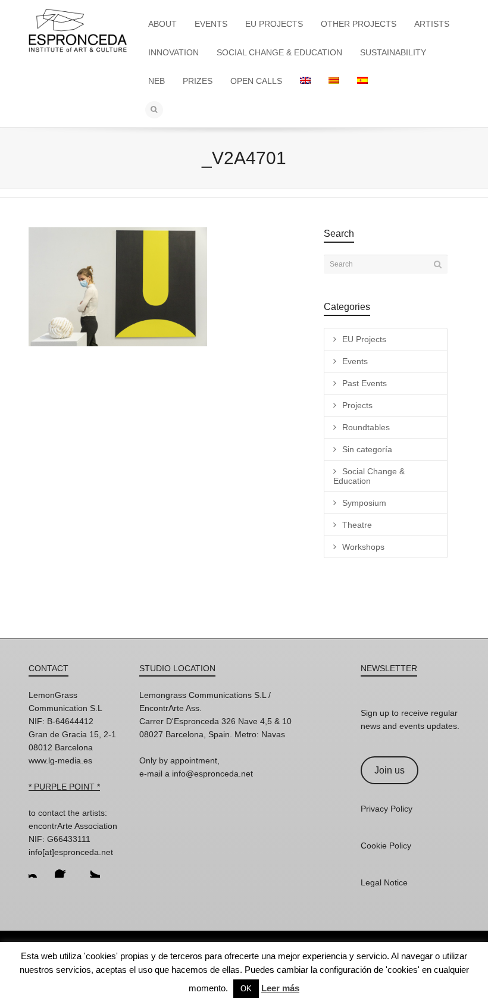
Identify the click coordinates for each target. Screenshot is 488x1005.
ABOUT (162, 24)
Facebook (64, 868)
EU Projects (364, 339)
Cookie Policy (386, 845)
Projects (357, 405)
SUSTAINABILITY (393, 52)
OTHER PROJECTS (358, 24)
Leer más (280, 988)
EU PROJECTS (274, 24)
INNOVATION (173, 52)
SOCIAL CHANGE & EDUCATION (279, 52)
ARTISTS (431, 24)
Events (355, 361)
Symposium (364, 503)
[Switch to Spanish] (362, 81)
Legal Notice (384, 882)
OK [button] (246, 988)
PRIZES (197, 81)
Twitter (90, 868)
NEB (156, 81)
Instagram (38, 868)
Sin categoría (367, 449)
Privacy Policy (386, 808)
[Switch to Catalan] (334, 81)
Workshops (363, 547)
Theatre (357, 525)
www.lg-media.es (60, 760)
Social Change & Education (369, 476)
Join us (389, 770)
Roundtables (366, 427)
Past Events (364, 383)
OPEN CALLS (256, 81)
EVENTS (211, 24)
